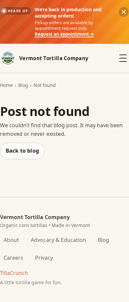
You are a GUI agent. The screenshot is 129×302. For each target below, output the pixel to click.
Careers (13, 257)
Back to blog (22, 150)
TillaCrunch (14, 273)
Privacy (44, 257)
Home (6, 85)
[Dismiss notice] (123, 12)
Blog (23, 85)
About (11, 240)
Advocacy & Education (58, 240)
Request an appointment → (64, 34)
